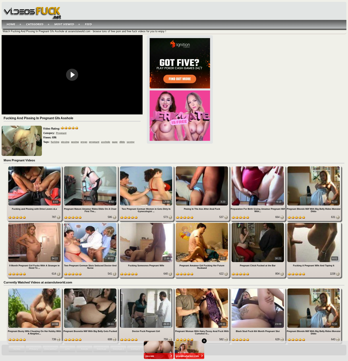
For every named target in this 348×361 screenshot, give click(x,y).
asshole (105, 142)
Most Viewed (64, 24)
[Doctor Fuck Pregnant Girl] (146, 289)
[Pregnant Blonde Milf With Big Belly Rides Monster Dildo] (313, 167)
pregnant (94, 142)
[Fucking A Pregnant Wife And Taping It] (313, 223)
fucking (55, 142)
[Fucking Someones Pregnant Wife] (146, 223)
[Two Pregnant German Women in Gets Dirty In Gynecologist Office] (146, 167)
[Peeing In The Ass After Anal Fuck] (202, 167)
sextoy (131, 142)
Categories (35, 24)
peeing (75, 142)
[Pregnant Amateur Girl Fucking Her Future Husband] (202, 223)
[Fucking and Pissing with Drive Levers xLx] (35, 167)
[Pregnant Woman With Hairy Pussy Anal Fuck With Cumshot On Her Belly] (202, 289)
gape (115, 142)
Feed (88, 24)
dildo (122, 142)
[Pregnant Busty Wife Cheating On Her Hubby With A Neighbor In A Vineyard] (35, 289)
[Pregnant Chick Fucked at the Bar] (258, 223)
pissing (65, 142)
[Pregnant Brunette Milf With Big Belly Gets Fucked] (90, 289)
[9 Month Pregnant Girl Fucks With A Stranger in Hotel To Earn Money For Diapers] (35, 223)
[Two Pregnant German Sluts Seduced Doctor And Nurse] (90, 223)
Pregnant (61, 133)
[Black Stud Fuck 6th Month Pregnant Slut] (258, 289)
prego (84, 142)
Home (11, 24)
